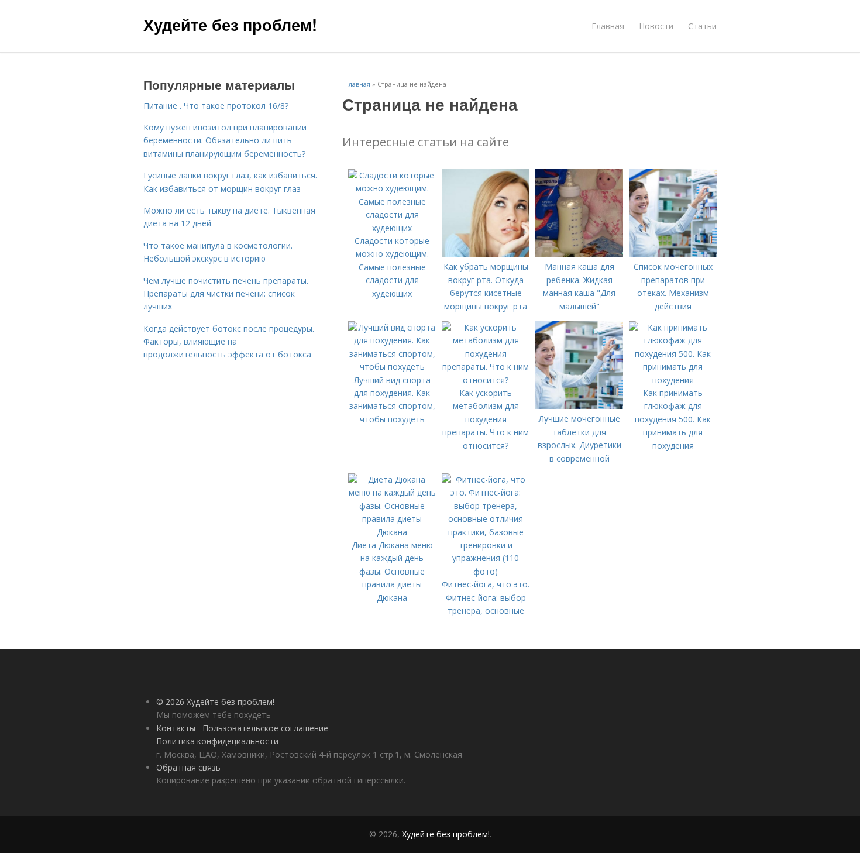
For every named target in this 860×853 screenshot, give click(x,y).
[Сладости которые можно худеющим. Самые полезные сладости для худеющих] (392, 227)
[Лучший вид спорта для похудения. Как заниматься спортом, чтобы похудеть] (392, 366)
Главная (607, 26)
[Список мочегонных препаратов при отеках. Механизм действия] (673, 253)
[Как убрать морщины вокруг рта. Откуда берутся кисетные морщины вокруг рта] (485, 253)
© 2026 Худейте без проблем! (215, 701)
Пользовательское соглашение (265, 728)
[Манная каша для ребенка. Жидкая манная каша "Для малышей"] (579, 253)
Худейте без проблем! (230, 24)
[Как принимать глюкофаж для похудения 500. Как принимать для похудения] (673, 380)
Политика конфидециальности (217, 741)
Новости (656, 26)
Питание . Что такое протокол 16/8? (215, 105)
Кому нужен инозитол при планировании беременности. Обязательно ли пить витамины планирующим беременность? (225, 140)
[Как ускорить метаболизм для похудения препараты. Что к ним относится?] (485, 380)
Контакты (175, 728)
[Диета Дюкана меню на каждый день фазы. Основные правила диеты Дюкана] (392, 532)
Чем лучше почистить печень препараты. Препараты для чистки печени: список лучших (225, 293)
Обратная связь (188, 767)
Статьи (702, 26)
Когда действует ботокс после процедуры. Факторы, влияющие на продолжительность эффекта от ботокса (228, 341)
